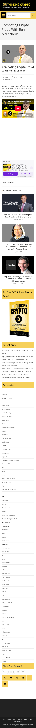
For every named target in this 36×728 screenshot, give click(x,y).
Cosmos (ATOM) (6, 464)
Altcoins (4, 402)
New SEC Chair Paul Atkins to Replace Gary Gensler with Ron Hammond (18, 215)
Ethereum (5, 500)
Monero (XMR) (6, 552)
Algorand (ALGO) (7, 398)
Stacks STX (5, 610)
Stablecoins (5, 606)
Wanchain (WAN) (7, 650)
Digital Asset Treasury (8, 478)
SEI (3, 595)
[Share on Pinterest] (13, 672)
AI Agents (4, 394)
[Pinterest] (29, 678)
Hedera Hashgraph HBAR (9, 519)
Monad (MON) (6, 548)
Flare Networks (6, 508)
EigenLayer (5, 486)
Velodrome (5, 647)
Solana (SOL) (6, 599)
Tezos (4, 628)
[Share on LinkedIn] (18, 672)
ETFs (3, 497)
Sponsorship (18, 721)
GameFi (4, 511)
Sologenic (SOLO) (7, 603)
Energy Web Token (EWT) (9, 489)
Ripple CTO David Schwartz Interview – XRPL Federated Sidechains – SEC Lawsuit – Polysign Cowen (18, 246)
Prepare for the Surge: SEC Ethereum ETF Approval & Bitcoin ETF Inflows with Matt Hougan (18, 278)
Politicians (5, 570)
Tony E (6, 77)
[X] (5, 678)
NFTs (3, 559)
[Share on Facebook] (9, 672)
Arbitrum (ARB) (6, 409)
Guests (20, 719)
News (3, 555)
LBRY (3, 533)
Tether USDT (5, 625)
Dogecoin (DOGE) (7, 482)
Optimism (5, 566)
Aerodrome (5, 391)
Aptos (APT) (5, 405)
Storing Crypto (28, 719)
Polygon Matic (6, 577)
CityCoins (4, 457)
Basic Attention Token (8, 427)
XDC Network (6, 658)
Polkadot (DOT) (6, 573)
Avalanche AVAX (7, 416)
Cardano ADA (6, 442)
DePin (3, 471)
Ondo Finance (6, 563)
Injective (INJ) (5, 526)
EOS (3, 493)
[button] (3, 15)
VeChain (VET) (6, 643)
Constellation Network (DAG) (10, 460)
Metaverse (5, 544)
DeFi (3, 468)
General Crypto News (8, 515)
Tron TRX (4, 636)
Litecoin (4, 537)
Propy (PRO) (5, 584)
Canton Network (7, 438)
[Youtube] (5, 684)
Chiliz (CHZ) (5, 453)
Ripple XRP (5, 588)
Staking (4, 614)
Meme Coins (5, 541)
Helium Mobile (6, 522)
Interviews (8, 80)
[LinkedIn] (23, 678)
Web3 (3, 654)
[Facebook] (11, 678)
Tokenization (6, 632)
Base (3, 424)
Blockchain (5, 435)
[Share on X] (4, 672)
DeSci (3, 475)
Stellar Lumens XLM (8, 617)
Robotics (4, 592)
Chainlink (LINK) (6, 449)
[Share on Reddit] (23, 672)
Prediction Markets (7, 581)
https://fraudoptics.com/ (9, 96)
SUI (3, 621)
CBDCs (4, 446)
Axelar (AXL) (5, 420)
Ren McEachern (9, 182)
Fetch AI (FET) (5, 504)
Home (4, 719)
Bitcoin (4, 431)
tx (2, 639)
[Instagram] (17, 678)
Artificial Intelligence (8, 413)
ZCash (4, 661)
